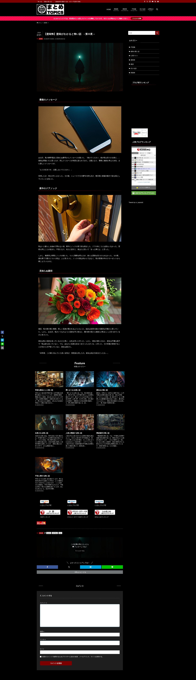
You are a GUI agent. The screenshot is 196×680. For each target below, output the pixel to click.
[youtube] (152, 1)
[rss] (155, 1)
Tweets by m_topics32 (136, 202)
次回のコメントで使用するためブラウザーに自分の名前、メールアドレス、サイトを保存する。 (73, 656)
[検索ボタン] (157, 9)
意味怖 (40, 39)
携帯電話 (54, 533)
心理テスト (134, 56)
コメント (43, 603)
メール (43, 639)
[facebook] (144, 1)
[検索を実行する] (157, 33)
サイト (42, 649)
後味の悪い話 (135, 51)
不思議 (133, 47)
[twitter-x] (147, 1)
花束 (60, 533)
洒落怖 (133, 73)
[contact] (158, 1)
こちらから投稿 (136, 18)
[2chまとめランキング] (105, 514)
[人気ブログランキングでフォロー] (143, 194)
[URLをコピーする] (2, 347)
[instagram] (150, 1)
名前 (42, 631)
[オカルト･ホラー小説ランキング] (77, 514)
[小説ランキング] (50, 514)
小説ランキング (45, 517)
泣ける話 (133, 68)
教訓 (132, 64)
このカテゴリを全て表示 (144, 182)
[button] (47, 567)
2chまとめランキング (102, 517)
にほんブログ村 (45, 505)
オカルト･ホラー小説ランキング (77, 517)
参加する (153, 184)
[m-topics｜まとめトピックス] (50, 9)
